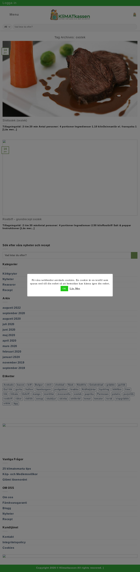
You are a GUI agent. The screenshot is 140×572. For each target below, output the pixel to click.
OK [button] (64, 288)
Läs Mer (75, 288)
